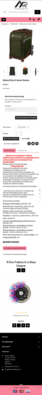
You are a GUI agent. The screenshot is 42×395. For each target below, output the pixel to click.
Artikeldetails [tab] (22, 150)
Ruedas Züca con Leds (21, 316)
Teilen (29, 143)
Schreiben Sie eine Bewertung (14, 248)
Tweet (33, 143)
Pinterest (37, 143)
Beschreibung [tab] (9, 150)
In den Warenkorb (11, 139)
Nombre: (8, 106)
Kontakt (5, 352)
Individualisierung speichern (26, 118)
